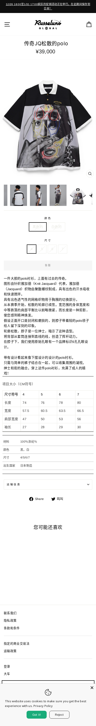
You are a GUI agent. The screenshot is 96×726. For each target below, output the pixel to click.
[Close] (92, 687)
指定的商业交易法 (16, 643)
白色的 (56, 227)
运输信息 (14, 484)
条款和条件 (12, 628)
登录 (7, 666)
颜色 (47, 218)
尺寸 (47, 240)
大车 (7, 674)
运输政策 (10, 651)
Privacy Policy (43, 706)
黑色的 (38, 227)
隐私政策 (10, 620)
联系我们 (10, 613)
